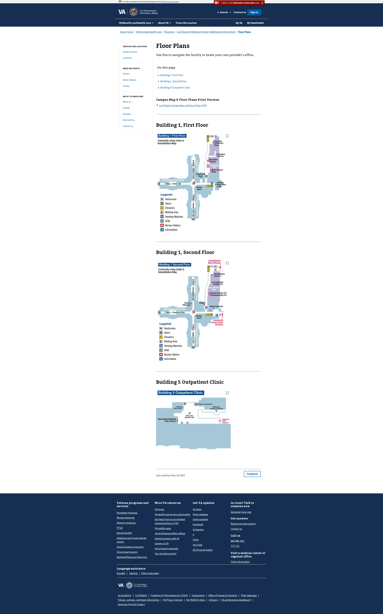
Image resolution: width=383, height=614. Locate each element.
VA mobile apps (163, 528)
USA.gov (213, 600)
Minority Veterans (126, 522)
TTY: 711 (235, 546)
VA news (197, 509)
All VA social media (202, 550)
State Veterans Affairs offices (170, 533)
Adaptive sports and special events (131, 539)
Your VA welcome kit (165, 553)
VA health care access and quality (172, 514)
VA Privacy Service (173, 600)
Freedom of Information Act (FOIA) (169, 595)
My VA (239, 23)
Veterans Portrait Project (131, 604)
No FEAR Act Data (195, 600)
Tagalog (133, 573)
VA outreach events (127, 552)
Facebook (198, 524)
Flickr (196, 539)
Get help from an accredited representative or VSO (170, 521)
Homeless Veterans (127, 512)
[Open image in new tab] (227, 136)
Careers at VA (162, 543)
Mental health (124, 533)
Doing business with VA (167, 538)
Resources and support (243, 523)
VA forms (159, 509)
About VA (163, 23)
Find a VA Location (186, 23)
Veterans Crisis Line (241, 512)
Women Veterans (126, 517)
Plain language (249, 595)
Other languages (150, 573)
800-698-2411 (237, 541)
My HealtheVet (255, 23)
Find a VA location (240, 561)
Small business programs (130, 547)
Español (121, 573)
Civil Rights (141, 595)
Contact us (240, 12)
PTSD (120, 528)
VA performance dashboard (236, 600)
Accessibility (124, 595)
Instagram (198, 529)
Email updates (200, 519)
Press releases (200, 514)
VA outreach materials (166, 548)
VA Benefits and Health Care (135, 23)
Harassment (198, 595)
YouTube (197, 544)
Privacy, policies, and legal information (138, 600)
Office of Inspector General (222, 595)
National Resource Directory (132, 557)
